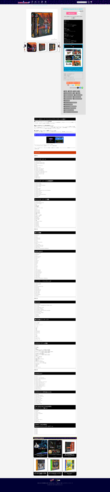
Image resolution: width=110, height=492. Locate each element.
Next (60, 47)
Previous (23, 47)
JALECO (36, 5)
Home (34, 5)
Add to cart (71, 13)
